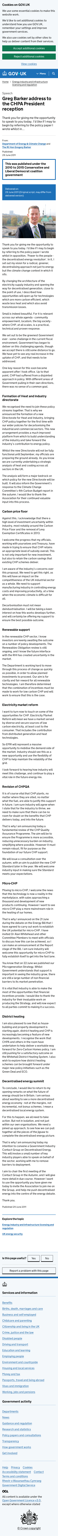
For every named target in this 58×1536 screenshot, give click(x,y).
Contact (39, 1472)
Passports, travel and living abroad (23, 1380)
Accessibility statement (16, 1472)
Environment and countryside (20, 1362)
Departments (10, 1411)
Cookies (28, 1467)
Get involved (9, 1453)
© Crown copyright (29, 1528)
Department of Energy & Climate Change (24, 143)
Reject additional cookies (29, 56)
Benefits (7, 1302)
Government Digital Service (18, 1485)
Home (5, 81)
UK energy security (12, 1234)
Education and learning (16, 1350)
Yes (36, 1258)
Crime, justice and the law (18, 1332)
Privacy (15, 1467)
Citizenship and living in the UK (20, 1326)
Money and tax (11, 1374)
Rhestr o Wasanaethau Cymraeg (21, 1480)
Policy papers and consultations (21, 1435)
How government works (16, 1447)
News (5, 1417)
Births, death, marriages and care (22, 1308)
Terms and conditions (15, 1476)
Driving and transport (15, 1344)
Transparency (10, 1441)
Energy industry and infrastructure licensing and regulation (30, 83)
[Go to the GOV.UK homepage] (14, 73)
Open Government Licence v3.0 (21, 1500)
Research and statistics (16, 1429)
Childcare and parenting (17, 1320)
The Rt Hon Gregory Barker (16, 147)
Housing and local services (18, 1368)
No (49, 1258)
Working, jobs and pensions (18, 1392)
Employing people (13, 1356)
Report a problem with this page (29, 1270)
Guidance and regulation (17, 1423)
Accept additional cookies (29, 48)
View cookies (29, 63)
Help (5, 1467)
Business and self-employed (19, 1314)
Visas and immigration (15, 1386)
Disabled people (12, 1338)
